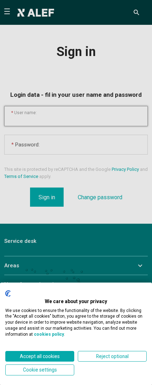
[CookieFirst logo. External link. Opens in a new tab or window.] (8, 293)
